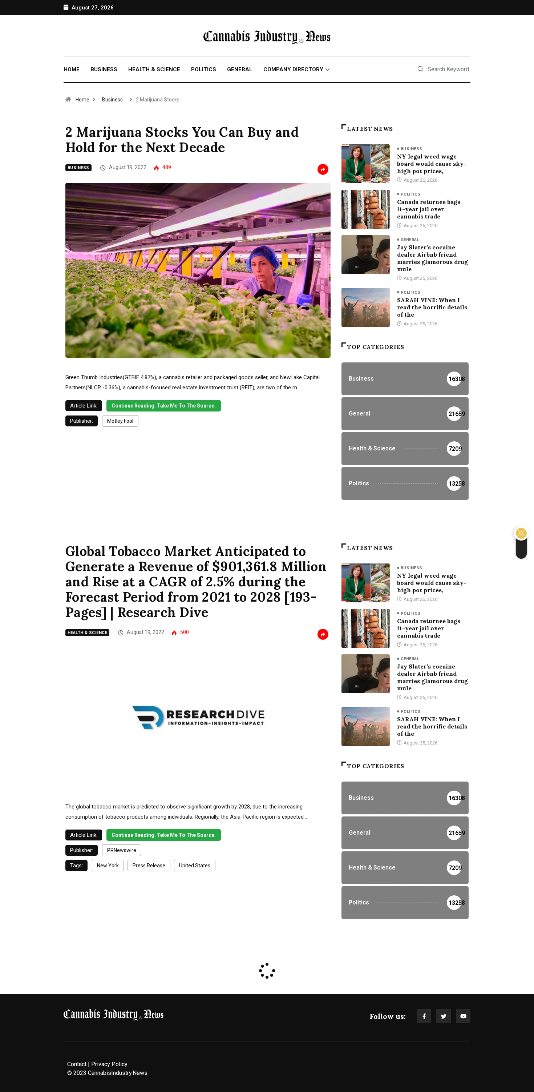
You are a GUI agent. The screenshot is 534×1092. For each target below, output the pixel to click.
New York (108, 865)
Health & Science (154, 69)
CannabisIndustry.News (117, 1072)
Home (72, 69)
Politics (203, 69)
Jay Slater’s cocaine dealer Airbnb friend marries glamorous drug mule (432, 258)
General (239, 69)
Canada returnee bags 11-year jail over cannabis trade (428, 209)
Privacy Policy (109, 1064)
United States (194, 865)
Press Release (149, 865)
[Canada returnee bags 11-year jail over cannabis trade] (365, 209)
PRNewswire (121, 850)
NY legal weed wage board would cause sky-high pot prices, (431, 163)
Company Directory (293, 69)
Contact (76, 1064)
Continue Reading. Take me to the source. (164, 406)
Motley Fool (120, 421)
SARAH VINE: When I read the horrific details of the (432, 307)
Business (103, 69)
